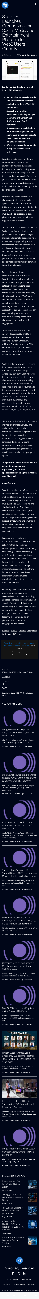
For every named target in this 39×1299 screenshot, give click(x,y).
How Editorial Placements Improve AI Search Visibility (13, 1240)
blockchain (5, 693)
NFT (17, 693)
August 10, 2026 (7, 1217)
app (20, 176)
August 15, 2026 (7, 1190)
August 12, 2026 (7, 1203)
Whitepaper (7, 634)
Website (5, 630)
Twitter (14, 630)
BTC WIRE (5, 746)
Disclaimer (7, 1284)
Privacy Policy (26, 1279)
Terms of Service (12, 1279)
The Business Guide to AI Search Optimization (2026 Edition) (12, 1211)
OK (19, 653)
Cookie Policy (32, 1284)
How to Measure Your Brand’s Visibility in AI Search (11, 1184)
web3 (4, 695)
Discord (22, 630)
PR (21, 693)
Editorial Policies (19, 1284)
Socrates (6, 159)
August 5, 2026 (6, 1233)
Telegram (31, 630)
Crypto (13, 693)
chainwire (5, 681)
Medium (18, 634)
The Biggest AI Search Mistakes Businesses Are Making (12, 1197)
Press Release (28, 693)
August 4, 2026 (6, 1246)
